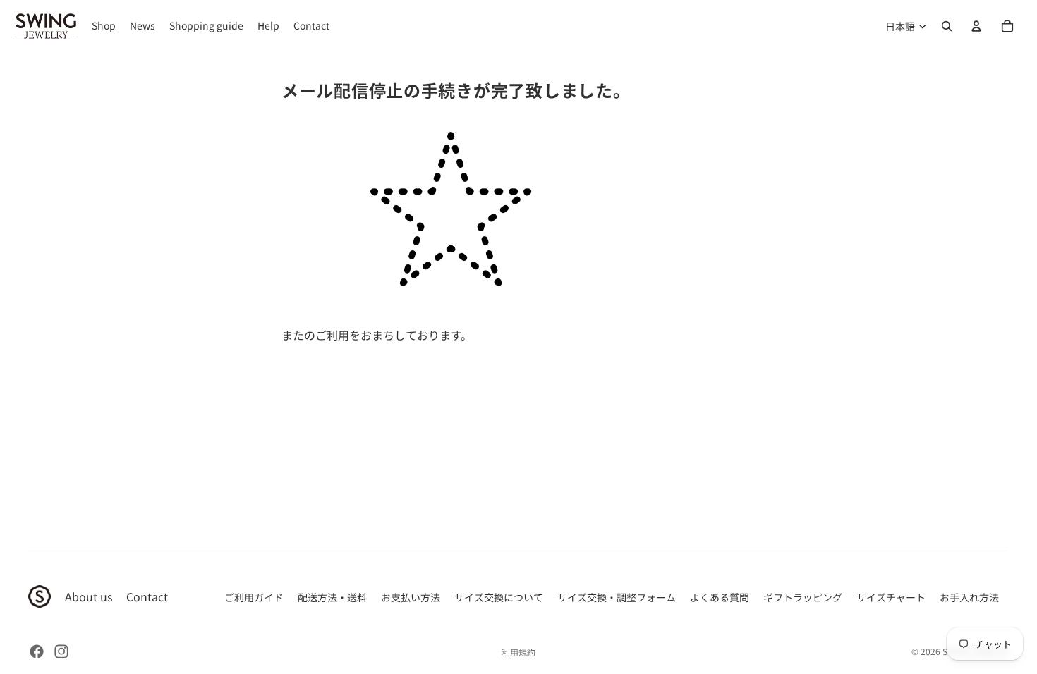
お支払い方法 (410, 597)
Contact (147, 596)
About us (88, 596)
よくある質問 (719, 597)
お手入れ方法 (969, 597)
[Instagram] (61, 651)
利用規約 (518, 652)
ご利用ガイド (254, 597)
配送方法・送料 (332, 597)
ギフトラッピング (802, 597)
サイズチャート (891, 597)
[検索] (946, 26)
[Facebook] (36, 651)
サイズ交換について (498, 597)
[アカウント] (976, 26)
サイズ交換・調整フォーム (616, 597)
